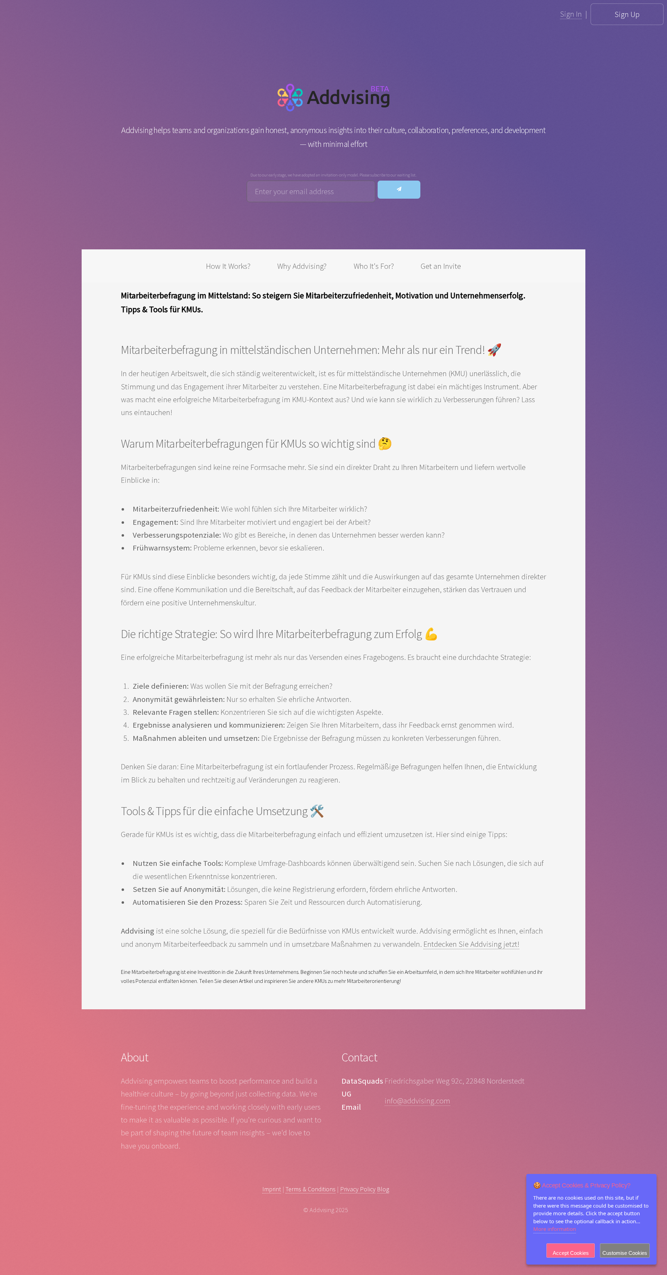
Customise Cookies (624, 1253)
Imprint (271, 1189)
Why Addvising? (302, 266)
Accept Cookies (571, 1253)
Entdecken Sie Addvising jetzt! (471, 944)
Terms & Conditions (311, 1189)
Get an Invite (441, 266)
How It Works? (228, 266)
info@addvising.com (417, 1101)
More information (554, 1228)
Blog (383, 1189)
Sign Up (627, 14)
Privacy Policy (358, 1189)
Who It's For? (374, 266)
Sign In (571, 14)
